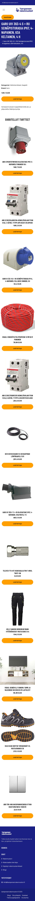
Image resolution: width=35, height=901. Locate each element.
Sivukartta (24, 898)
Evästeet (25, 895)
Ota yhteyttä (16, 895)
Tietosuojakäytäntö (13, 898)
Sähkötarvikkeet (15, 85)
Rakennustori (7, 859)
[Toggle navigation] (3, 10)
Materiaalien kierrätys (10, 862)
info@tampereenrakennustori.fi (10, 2)
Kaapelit (24, 85)
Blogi (4, 870)
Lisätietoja (17, 99)
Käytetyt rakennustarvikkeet (12, 866)
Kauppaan (7, 17)
